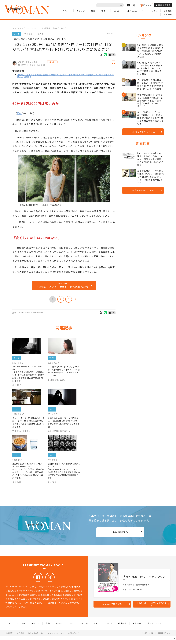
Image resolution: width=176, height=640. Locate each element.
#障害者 (40, 34)
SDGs (116, 10)
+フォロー (52, 62)
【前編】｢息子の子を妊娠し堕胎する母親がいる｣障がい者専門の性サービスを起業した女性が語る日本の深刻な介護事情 (65, 76)
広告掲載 (20, 633)
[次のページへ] (76, 299)
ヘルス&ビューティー (135, 10)
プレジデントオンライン (158, 623)
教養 (93, 10)
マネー (104, 10)
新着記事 (168, 10)
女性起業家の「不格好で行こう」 (55, 28)
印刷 (112, 55)
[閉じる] (174, 638)
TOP (8, 623)
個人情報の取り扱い (36, 633)
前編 (19, 113)
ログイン (147, 5)
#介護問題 (28, 34)
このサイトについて (56, 633)
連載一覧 (168, 14)
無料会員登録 (164, 5)
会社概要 (9, 633)
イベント (66, 10)
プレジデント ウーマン (21, 28)
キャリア (81, 10)
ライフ (154, 10)
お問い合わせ (73, 633)
